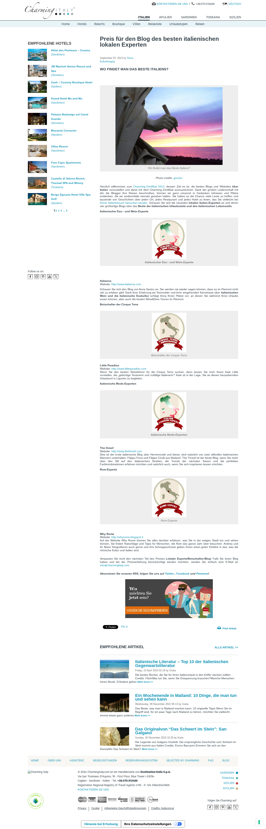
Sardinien (227, 773)
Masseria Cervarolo (64, 130)
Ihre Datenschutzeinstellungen (147, 824)
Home (66, 24)
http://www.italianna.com (126, 284)
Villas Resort (59, 146)
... (64, 210)
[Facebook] (30, 276)
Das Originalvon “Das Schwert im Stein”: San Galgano (180, 731)
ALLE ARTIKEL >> (226, 647)
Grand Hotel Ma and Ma (66, 98)
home (35, 761)
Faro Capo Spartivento (66, 162)
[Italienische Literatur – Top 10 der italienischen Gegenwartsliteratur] (115, 669)
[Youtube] (49, 276)
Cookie (95, 808)
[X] (56, 276)
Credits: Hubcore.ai (162, 808)
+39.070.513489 (205, 4)
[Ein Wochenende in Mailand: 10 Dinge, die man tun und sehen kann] (115, 703)
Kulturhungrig (107, 61)
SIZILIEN (229, 783)
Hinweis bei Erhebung (101, 824)
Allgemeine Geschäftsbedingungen (125, 808)
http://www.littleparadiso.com (128, 368)
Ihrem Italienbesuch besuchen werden (123, 202)
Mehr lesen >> (145, 682)
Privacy (82, 808)
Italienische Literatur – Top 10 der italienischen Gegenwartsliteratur (181, 663)
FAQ (210, 761)
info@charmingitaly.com (114, 565)
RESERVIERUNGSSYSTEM (142, 761)
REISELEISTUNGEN (105, 761)
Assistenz (77, 761)
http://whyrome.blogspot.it (127, 537)
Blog (225, 761)
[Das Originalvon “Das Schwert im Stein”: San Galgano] (115, 736)
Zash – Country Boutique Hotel (71, 82)
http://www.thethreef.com (126, 451)
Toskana (228, 778)
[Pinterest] (43, 276)
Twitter (169, 573)
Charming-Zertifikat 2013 (148, 186)
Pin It (124, 627)
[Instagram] (36, 276)
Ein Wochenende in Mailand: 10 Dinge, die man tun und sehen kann (186, 697)
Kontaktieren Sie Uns (93, 790)
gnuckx (178, 177)
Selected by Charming (182, 761)
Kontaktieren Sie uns (172, 4)
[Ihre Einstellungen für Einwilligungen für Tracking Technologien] (259, 822)
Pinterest (202, 573)
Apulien (228, 788)
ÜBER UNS (54, 761)
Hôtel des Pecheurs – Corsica (70, 50)
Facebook (182, 573)
